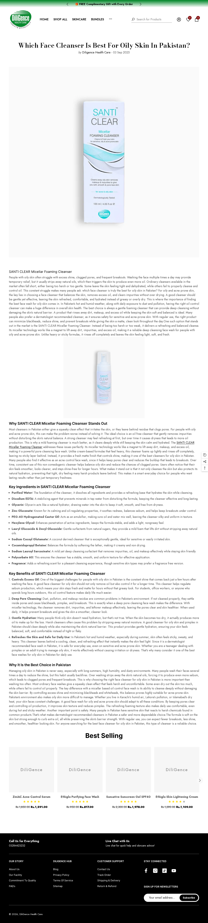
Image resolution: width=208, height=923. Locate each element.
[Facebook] (146, 871)
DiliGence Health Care (31, 914)
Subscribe (189, 897)
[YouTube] (173, 871)
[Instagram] (155, 871)
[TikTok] (164, 871)
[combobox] (154, 19)
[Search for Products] (151, 19)
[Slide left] (67, 4)
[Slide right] (140, 4)
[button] (60, 19)
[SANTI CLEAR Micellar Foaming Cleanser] (104, 377)
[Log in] (178, 19)
